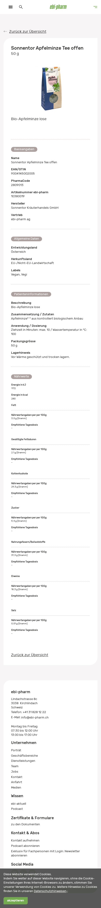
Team (15, 766)
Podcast (17, 809)
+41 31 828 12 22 (34, 712)
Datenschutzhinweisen (50, 891)
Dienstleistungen (23, 761)
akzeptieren (15, 900)
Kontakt (16, 777)
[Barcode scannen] (8, 7)
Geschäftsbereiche (24, 755)
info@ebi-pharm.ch (35, 717)
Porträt (16, 750)
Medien (16, 787)
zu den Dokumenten (25, 824)
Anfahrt (16, 782)
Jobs (14, 771)
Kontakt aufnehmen (25, 840)
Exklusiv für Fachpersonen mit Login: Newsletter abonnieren (45, 853)
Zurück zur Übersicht (27, 32)
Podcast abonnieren (25, 846)
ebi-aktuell (18, 803)
